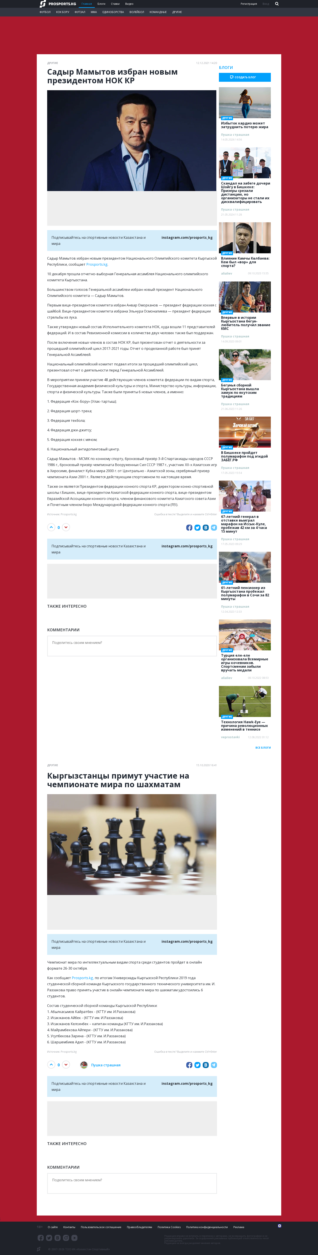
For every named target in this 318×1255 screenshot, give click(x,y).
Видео (129, 4)
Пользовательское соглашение (101, 1227)
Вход (266, 4)
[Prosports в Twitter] (49, 1238)
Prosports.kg (97, 264)
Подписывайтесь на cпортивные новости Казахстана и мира (132, 240)
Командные (158, 12)
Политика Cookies (169, 1227)
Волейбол (137, 12)
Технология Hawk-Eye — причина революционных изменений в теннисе (244, 724)
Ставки (115, 4)
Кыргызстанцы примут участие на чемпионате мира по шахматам (118, 780)
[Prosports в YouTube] (74, 1238)
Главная (87, 4)
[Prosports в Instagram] (66, 1238)
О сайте (53, 1227)
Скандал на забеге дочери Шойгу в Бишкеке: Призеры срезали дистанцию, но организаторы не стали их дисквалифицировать (245, 191)
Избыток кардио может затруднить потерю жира (244, 123)
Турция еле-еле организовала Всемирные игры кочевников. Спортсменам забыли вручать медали (244, 661)
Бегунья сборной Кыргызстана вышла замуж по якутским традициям (240, 389)
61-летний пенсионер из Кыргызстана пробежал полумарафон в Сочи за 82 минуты (245, 592)
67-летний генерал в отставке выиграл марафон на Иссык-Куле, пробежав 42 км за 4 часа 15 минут (244, 523)
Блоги (101, 4)
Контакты (69, 1227)
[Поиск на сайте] (276, 4)
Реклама (238, 1227)
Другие (177, 12)
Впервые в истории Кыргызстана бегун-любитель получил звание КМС (245, 322)
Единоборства (113, 12)
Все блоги (263, 747)
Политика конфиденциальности (207, 1227)
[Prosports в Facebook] (41, 1238)
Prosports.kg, (83, 977)
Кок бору (62, 12)
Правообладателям (139, 1227)
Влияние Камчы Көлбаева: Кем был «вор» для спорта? (245, 260)
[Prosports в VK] (58, 1238)
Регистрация (249, 4)
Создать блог (245, 77)
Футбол (45, 12)
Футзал (80, 12)
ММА (94, 12)
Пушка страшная (105, 1065)
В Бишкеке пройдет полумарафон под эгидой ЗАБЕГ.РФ (244, 455)
